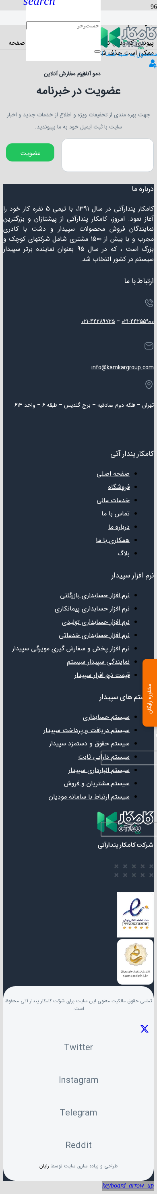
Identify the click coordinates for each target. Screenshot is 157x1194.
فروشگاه (119, 487)
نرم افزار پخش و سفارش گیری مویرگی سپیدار (71, 649)
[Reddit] (78, 1129)
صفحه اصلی (113, 474)
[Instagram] (78, 1064)
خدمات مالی (113, 500)
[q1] (153, 67)
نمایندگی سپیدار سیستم (98, 662)
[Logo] (129, 47)
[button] (128, 1186)
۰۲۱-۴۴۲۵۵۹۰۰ (138, 321)
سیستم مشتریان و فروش (97, 783)
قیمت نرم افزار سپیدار (102, 675)
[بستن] (97, 51)
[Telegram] (78, 1096)
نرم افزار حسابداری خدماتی (94, 635)
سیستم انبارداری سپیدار (99, 770)
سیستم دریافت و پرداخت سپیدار (86, 730)
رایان (44, 1166)
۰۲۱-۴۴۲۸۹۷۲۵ (98, 321)
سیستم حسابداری (106, 717)
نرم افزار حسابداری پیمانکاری (92, 609)
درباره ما (119, 527)
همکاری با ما (113, 540)
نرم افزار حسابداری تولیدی (96, 622)
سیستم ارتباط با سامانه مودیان (89, 797)
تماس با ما (115, 514)
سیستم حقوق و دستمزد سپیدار (89, 744)
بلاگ (124, 553)
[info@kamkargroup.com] (78, 347)
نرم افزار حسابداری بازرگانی (95, 595)
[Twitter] (78, 1031)
